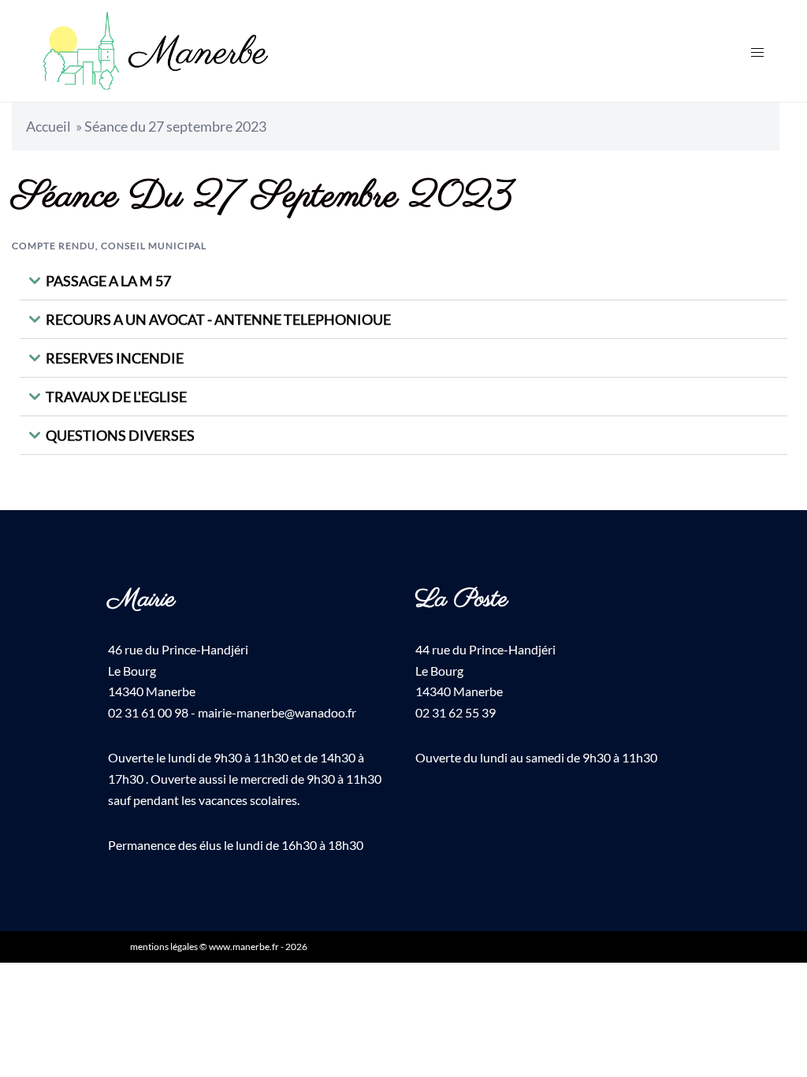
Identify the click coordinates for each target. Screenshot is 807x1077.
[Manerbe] (155, 49)
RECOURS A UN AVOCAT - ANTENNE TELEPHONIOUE (218, 319)
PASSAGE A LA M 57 (108, 280)
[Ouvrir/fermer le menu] (757, 51)
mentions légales (164, 946)
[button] (403, 281)
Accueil (48, 126)
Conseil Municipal (153, 246)
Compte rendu (53, 246)
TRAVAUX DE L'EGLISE (116, 396)
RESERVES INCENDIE (115, 358)
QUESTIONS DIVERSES (120, 435)
